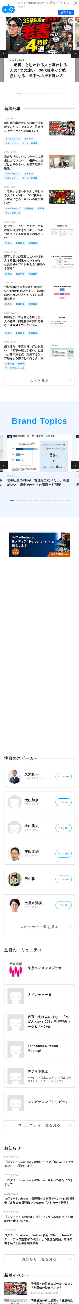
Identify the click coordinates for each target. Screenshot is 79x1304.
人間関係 (29, 208)
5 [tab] (36, 500)
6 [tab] (43, 500)
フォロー (63, 776)
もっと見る (39, 380)
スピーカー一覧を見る (39, 927)
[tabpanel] (39, 49)
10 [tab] (67, 500)
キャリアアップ (13, 213)
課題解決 (33, 243)
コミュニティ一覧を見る (39, 1125)
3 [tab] (24, 500)
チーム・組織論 (30, 143)
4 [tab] (30, 500)
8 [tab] (55, 500)
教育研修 (20, 243)
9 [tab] (61, 500)
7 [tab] (49, 500)
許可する (66, 12)
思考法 (8, 243)
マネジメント (11, 143)
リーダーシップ (13, 139)
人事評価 (9, 363)
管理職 (40, 208)
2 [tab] (18, 500)
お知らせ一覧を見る (39, 1259)
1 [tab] (12, 500)
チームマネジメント (15, 368)
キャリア (29, 139)
